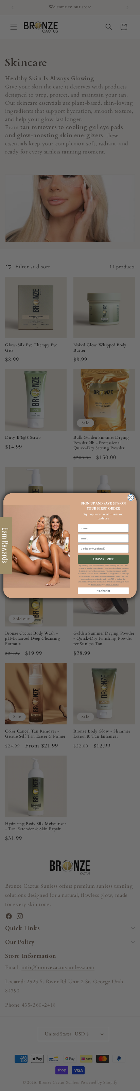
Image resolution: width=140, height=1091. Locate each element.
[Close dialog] (131, 497)
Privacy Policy (96, 584)
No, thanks (103, 591)
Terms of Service (112, 584)
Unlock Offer (103, 559)
